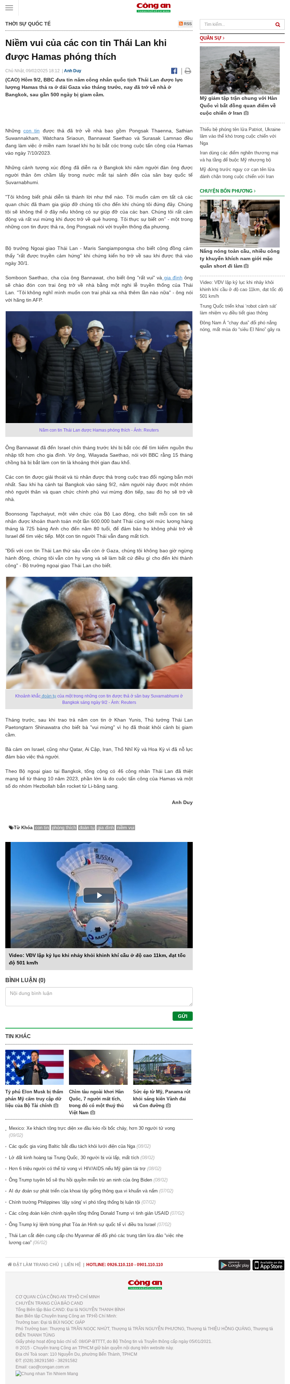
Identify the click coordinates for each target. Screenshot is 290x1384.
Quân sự (211, 38)
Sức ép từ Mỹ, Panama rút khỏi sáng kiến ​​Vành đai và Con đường (161, 1098)
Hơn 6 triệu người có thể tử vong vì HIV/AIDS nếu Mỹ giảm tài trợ (77, 1168)
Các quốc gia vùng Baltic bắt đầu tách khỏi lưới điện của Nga (72, 1146)
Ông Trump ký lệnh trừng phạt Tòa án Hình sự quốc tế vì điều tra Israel (82, 1224)
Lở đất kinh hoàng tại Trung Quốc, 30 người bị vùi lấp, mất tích (74, 1157)
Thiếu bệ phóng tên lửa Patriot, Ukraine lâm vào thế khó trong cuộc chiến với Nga (240, 136)
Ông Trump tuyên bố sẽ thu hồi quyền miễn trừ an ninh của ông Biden (80, 1180)
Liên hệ (72, 1264)
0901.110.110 (150, 1264)
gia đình (172, 277)
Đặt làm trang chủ (35, 1264)
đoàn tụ (48, 696)
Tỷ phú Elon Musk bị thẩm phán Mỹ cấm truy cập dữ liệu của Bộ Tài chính (34, 1098)
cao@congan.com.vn (49, 1367)
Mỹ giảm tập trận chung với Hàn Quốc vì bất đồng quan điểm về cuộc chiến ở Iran (238, 105)
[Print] (188, 71)
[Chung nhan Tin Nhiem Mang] (47, 1373)
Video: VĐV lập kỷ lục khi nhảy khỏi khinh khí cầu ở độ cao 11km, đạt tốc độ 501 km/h (241, 289)
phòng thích (64, 827)
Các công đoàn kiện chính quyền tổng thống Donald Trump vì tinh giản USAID (89, 1213)
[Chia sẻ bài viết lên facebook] (174, 71)
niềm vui (125, 827)
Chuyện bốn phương (227, 191)
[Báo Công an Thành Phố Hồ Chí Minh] (153, 7)
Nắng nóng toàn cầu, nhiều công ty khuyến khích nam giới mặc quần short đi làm (240, 258)
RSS (187, 24)
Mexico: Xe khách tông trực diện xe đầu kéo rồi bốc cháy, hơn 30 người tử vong (92, 1128)
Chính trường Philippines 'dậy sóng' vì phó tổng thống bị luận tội (74, 1202)
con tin (31, 130)
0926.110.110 (120, 1264)
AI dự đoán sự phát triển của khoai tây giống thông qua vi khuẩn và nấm (83, 1191)
